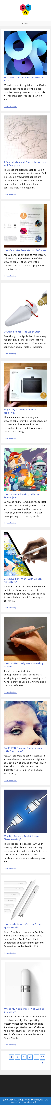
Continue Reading (10, 106)
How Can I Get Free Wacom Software (25, 250)
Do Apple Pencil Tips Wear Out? (22, 331)
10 (42, 1057)
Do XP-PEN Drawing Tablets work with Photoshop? (23, 749)
